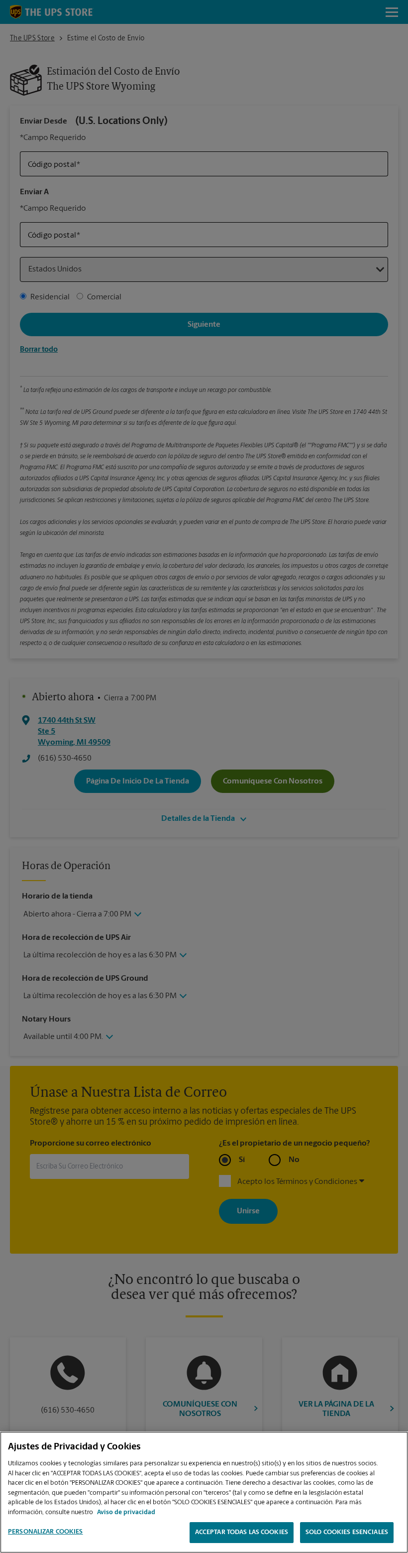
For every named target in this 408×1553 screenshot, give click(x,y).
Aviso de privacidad (126, 1512)
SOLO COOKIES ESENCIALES (347, 1532)
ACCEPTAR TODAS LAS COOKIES (241, 1532)
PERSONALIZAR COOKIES (45, 1532)
